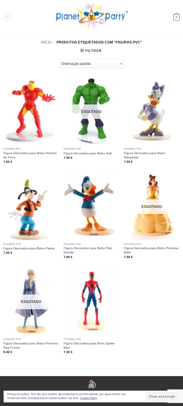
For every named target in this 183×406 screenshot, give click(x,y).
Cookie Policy (88, 398)
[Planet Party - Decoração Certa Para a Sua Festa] (91, 17)
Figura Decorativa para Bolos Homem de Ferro (30, 155)
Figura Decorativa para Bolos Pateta (29, 248)
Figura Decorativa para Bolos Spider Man (89, 345)
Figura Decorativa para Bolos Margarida (144, 155)
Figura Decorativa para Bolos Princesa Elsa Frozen (30, 345)
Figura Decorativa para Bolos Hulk (88, 153)
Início (46, 42)
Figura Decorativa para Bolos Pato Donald (88, 250)
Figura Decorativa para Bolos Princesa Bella (151, 250)
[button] (7, 17)
